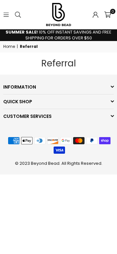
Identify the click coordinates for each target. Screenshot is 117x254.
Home (9, 46)
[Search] (18, 14)
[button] (107, 15)
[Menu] (6, 14)
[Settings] (95, 15)
